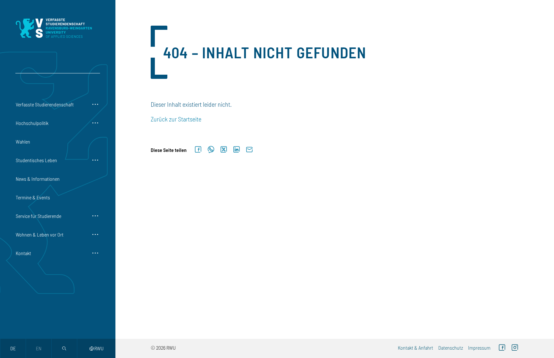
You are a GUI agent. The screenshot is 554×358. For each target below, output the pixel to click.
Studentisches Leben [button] (36, 160)
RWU (96, 348)
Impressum (479, 348)
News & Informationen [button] (38, 179)
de (13, 348)
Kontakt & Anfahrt (415, 348)
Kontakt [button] (23, 253)
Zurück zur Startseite (176, 119)
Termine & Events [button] (33, 197)
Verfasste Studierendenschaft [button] (45, 104)
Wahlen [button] (23, 141)
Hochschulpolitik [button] (32, 123)
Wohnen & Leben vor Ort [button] (39, 234)
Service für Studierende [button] (38, 216)
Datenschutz (450, 348)
